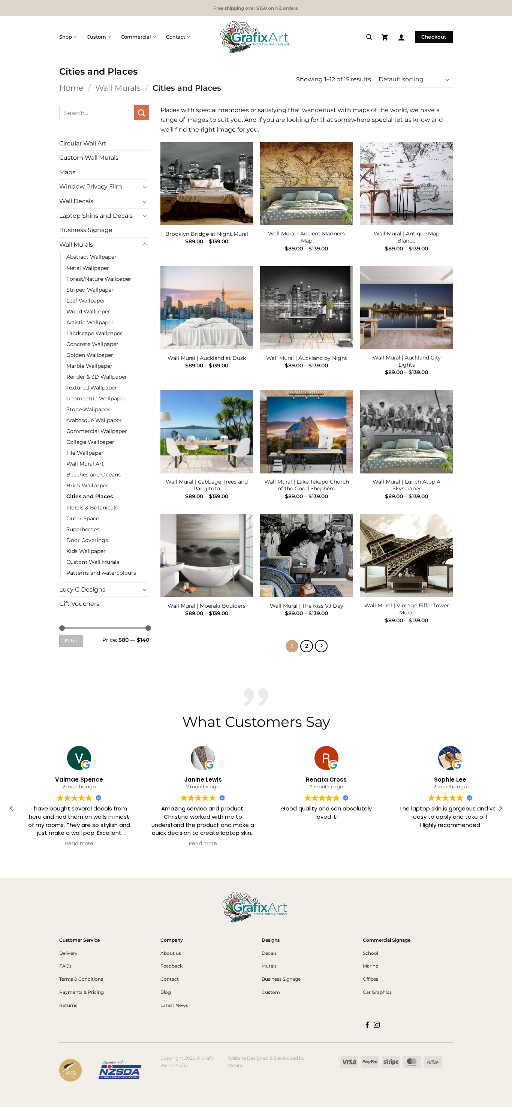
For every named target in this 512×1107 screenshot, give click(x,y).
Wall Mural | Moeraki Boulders (207, 605)
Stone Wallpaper (88, 409)
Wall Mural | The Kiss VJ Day (306, 605)
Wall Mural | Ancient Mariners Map (306, 237)
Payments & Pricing (81, 992)
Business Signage (85, 230)
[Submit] (141, 112)
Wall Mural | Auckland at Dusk (207, 358)
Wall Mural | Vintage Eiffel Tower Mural (406, 609)
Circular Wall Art (82, 143)
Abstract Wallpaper (91, 256)
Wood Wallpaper (88, 311)
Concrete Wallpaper (92, 344)
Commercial (136, 37)
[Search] (369, 37)
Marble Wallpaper (89, 366)
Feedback (171, 966)
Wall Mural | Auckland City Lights (407, 361)
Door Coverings (87, 540)
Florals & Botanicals (92, 507)
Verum (235, 1065)
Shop (65, 37)
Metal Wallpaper (87, 268)
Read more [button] (71, 843)
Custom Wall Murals (88, 157)
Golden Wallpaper (89, 355)
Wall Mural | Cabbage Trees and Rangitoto (207, 485)
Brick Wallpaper (87, 485)
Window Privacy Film (90, 186)
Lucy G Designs (82, 589)
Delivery (68, 953)
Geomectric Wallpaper (96, 398)
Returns (68, 1005)
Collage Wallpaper (90, 442)
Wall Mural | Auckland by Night (306, 358)
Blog (165, 992)
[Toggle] (144, 186)
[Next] (321, 646)
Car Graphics (377, 992)
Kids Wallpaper (86, 551)
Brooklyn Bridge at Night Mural (206, 234)
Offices (370, 979)
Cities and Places (89, 496)
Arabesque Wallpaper (94, 420)
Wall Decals (76, 201)
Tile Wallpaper (84, 452)
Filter (71, 640)
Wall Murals (118, 88)
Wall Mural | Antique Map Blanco (406, 237)
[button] (385, 37)
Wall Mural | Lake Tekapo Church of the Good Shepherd (306, 485)
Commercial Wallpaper (96, 431)
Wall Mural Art (85, 463)
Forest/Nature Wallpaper (98, 279)
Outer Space (82, 518)
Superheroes (82, 529)
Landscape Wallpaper (94, 333)
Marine (370, 966)
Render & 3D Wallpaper (96, 376)
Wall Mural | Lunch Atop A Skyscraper (406, 485)
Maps (67, 172)
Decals (269, 953)
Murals (269, 966)
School (370, 953)
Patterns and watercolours (101, 572)
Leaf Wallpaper (85, 300)
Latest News (174, 1005)
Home (71, 88)
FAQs (65, 966)
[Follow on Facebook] (367, 1025)
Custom (96, 37)
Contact (175, 37)
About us (170, 953)
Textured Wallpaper (91, 387)
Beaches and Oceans (93, 474)
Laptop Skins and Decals (96, 215)
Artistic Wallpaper (90, 322)
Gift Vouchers (79, 603)
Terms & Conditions (81, 979)
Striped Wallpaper (90, 289)
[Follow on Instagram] (377, 1025)
